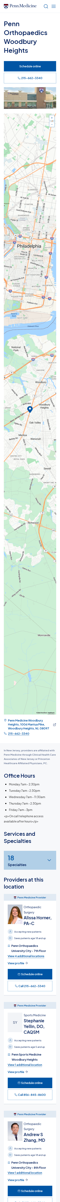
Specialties (17, 860)
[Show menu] (53, 6)
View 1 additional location (25, 1065)
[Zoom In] (52, 117)
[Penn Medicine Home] (22, 6)
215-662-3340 (31, 78)
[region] (30, 414)
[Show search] (45, 6)
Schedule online (30, 66)
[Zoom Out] (52, 124)
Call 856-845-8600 (32, 1094)
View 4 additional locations (26, 956)
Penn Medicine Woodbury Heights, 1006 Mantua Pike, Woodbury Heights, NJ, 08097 (28, 724)
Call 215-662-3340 (31, 986)
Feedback (51, 713)
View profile (16, 963)
